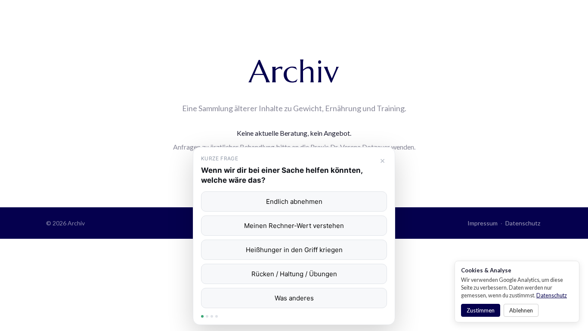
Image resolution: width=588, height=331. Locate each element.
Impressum (482, 223)
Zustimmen (481, 310)
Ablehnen (521, 310)
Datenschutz (522, 223)
